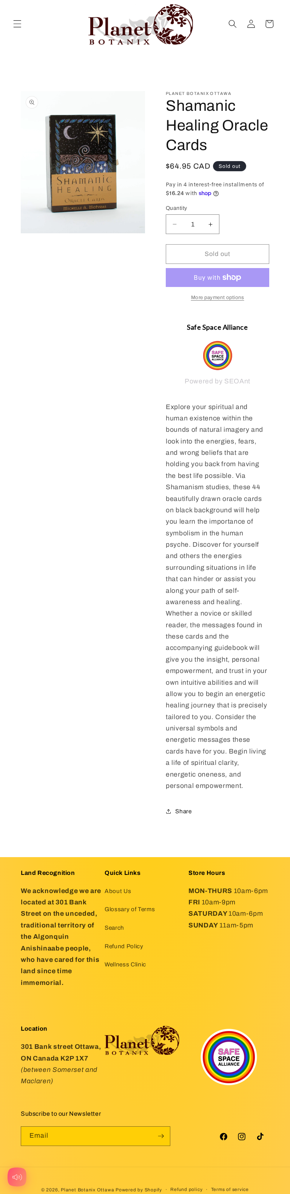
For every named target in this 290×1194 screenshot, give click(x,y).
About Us (118, 891)
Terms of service (230, 1189)
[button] (17, 24)
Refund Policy (124, 946)
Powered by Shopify (139, 1189)
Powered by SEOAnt (217, 381)
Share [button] (183, 811)
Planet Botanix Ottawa (87, 1189)
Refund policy (186, 1189)
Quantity (176, 208)
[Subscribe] (161, 1136)
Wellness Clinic (125, 964)
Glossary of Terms (130, 909)
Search (114, 927)
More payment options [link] (217, 297)
